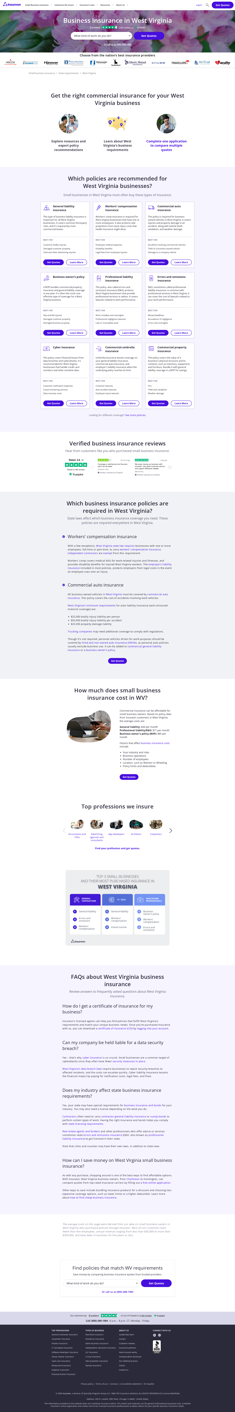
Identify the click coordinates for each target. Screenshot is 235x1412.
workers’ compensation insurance (140, 549)
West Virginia (114, 594)
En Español (149, 1384)
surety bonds (158, 1116)
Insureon (67, 1393)
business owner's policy (100, 650)
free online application (156, 1182)
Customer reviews (127, 1343)
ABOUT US (124, 1330)
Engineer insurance (60, 1370)
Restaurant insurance (61, 1365)
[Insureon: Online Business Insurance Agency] (12, 5)
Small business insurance (42, 73)
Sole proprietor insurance (96, 1361)
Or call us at (117, 44)
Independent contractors (83, 553)
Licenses (114, 1384)
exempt (107, 553)
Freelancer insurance (94, 1339)
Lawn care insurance (61, 1361)
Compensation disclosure (130, 1356)
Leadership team (126, 1334)
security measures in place (129, 1061)
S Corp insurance (93, 1356)
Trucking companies (80, 631)
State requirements (69, 73)
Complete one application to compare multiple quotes (166, 145)
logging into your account (152, 1028)
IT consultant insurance (62, 1348)
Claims (122, 1365)
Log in (199, 5)
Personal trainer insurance (63, 1374)
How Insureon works (128, 1352)
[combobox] (74, 35)
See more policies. (135, 415)
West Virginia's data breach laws (82, 1068)
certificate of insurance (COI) (115, 1028)
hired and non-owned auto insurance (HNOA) (109, 642)
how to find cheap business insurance (93, 1197)
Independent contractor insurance (100, 1348)
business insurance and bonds (142, 1105)
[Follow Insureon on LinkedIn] (154, 1335)
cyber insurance (92, 1057)
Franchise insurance (94, 1334)
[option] (78, 830)
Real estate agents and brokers (81, 1131)
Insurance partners (127, 1348)
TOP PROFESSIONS (60, 1330)
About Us (120, 5)
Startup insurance (93, 1365)
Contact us (123, 1370)
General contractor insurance (65, 1334)
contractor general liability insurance (123, 1116)
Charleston (133, 1179)
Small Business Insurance (37, 5)
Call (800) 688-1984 (97, 1320)
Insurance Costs (87, 5)
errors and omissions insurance (102, 1135)
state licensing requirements (85, 1123)
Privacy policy (87, 1384)
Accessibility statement (130, 1384)
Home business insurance (96, 1343)
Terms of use (102, 1384)
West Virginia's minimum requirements (91, 605)
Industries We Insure (64, 5)
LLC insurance (91, 1352)
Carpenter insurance (61, 1339)
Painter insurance (59, 1343)
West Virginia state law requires (115, 545)
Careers (122, 1339)
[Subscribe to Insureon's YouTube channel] (159, 1335)
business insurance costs (155, 743)
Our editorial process (128, 1361)
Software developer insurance (65, 1352)
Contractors (69, 1116)
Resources (105, 5)
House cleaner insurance (63, 1356)
